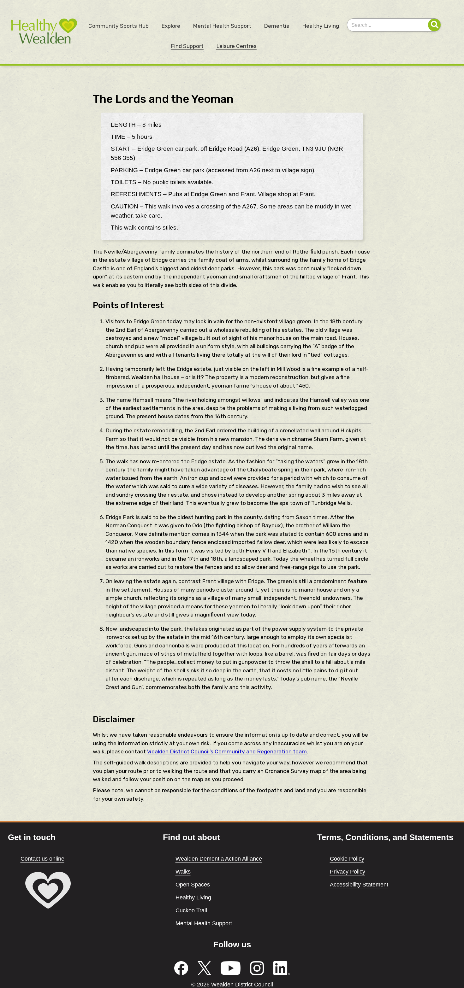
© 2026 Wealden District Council (232, 984)
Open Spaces (192, 884)
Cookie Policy (347, 859)
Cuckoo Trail (191, 910)
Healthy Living (320, 26)
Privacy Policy (347, 871)
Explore (170, 26)
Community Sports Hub (118, 26)
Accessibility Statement (359, 884)
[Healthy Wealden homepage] (47, 910)
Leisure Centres (236, 46)
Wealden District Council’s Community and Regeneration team (227, 751)
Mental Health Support (222, 26)
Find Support (187, 46)
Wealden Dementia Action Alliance (218, 859)
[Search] (434, 25)
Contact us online (42, 859)
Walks (183, 871)
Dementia (276, 26)
